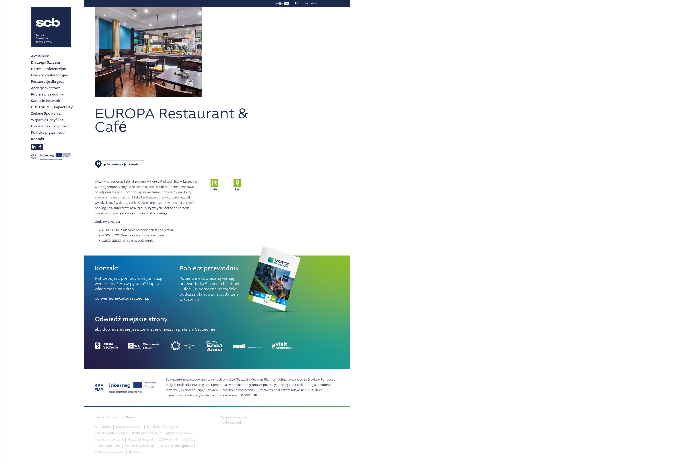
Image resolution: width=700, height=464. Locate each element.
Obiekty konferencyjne (49, 75)
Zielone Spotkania (46, 113)
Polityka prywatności (48, 132)
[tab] (179, 164)
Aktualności (40, 56)
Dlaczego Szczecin (46, 62)
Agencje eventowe (46, 88)
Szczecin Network (45, 100)
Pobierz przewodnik (47, 94)
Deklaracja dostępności (50, 126)
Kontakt (37, 139)
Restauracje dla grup (48, 81)
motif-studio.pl (230, 422)
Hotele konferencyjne (48, 69)
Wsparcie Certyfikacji (48, 120)
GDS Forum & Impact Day (52, 107)
